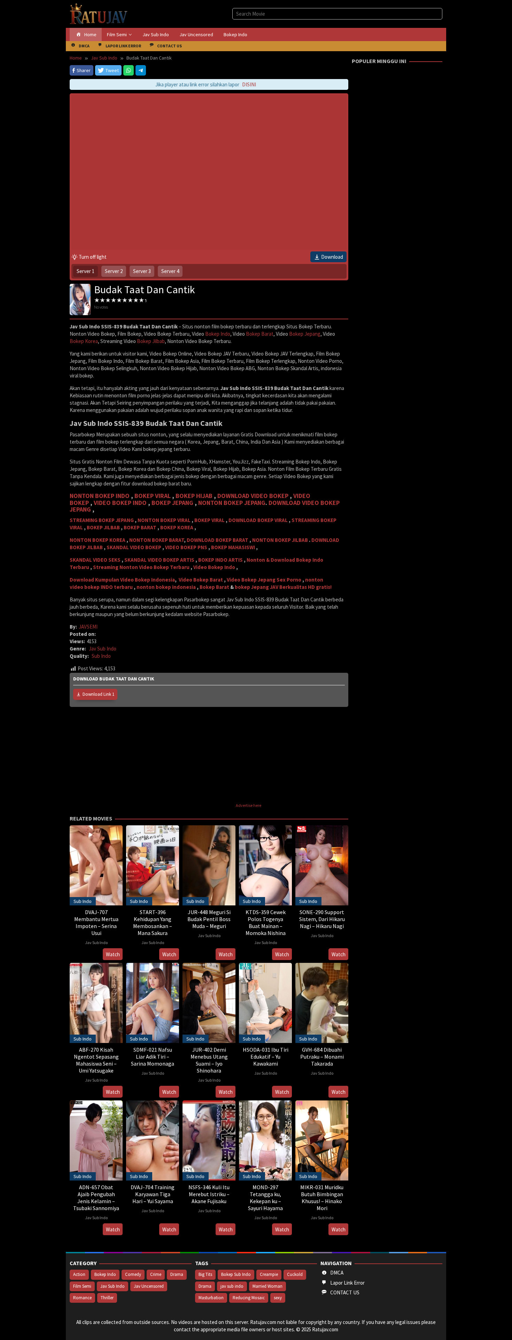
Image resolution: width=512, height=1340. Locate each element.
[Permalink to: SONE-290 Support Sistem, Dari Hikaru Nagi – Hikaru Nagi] (322, 864)
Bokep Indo (217, 333)
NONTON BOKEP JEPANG (231, 503)
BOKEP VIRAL (152, 496)
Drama (176, 1274)
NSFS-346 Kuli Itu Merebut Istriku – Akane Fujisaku (209, 1194)
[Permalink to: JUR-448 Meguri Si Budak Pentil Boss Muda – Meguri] (209, 864)
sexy (278, 1298)
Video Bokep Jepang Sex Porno (264, 579)
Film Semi (82, 1286)
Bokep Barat (259, 333)
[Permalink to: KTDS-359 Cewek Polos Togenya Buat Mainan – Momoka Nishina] (265, 864)
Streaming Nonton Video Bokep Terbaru (141, 567)
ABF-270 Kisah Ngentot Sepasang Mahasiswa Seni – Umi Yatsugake (96, 1060)
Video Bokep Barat (201, 579)
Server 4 (170, 271)
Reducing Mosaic (249, 1298)
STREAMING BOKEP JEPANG (102, 520)
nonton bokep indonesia (166, 587)
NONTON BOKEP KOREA (97, 540)
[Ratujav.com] (99, 13)
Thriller (107, 1298)
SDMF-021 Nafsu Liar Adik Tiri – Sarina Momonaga (152, 1056)
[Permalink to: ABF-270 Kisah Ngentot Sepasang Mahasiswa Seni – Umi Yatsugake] (96, 1002)
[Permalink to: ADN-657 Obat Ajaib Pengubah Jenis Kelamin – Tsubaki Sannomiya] (96, 1139)
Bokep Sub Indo (236, 1274)
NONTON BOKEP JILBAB (280, 540)
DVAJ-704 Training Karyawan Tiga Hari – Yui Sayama (152, 1194)
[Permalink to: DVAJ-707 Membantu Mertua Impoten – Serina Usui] (96, 864)
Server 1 (85, 271)
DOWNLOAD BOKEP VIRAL (258, 520)
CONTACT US (344, 1292)
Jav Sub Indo (102, 648)
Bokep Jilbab (151, 341)
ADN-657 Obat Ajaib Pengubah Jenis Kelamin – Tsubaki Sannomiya (96, 1198)
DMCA (336, 1272)
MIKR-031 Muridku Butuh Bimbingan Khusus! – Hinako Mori (321, 1198)
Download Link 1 (98, 694)
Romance (82, 1298)
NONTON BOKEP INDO (100, 496)
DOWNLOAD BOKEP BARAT (217, 540)
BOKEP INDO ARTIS (220, 559)
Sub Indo (101, 656)
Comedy (133, 1274)
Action (79, 1274)
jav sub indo (231, 1286)
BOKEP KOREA (176, 527)
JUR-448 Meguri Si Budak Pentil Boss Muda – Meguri (209, 919)
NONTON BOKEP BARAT (156, 540)
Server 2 (114, 271)
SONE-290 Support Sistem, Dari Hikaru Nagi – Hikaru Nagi (322, 919)
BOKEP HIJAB (194, 496)
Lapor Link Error (347, 1282)
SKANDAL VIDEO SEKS (95, 559)
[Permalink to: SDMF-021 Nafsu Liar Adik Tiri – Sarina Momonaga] (152, 1002)
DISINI (241, 84)
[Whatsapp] (128, 70)
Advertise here (248, 805)
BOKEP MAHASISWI (233, 547)
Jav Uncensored (149, 1286)
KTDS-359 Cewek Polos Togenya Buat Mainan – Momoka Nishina (266, 922)
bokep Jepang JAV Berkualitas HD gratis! (283, 587)
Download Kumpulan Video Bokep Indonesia (122, 579)
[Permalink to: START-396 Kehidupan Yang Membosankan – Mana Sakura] (152, 864)
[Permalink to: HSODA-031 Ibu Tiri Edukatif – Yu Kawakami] (265, 1002)
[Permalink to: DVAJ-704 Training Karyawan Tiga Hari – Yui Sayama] (152, 1139)
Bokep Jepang (304, 333)
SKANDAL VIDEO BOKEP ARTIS (159, 559)
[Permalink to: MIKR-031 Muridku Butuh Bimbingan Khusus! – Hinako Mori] (322, 1139)
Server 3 (142, 271)
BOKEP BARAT (140, 527)
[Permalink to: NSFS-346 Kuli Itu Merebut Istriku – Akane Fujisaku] (209, 1139)
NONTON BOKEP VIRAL (164, 520)
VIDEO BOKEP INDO (121, 503)
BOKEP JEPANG (172, 503)
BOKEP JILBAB (103, 527)
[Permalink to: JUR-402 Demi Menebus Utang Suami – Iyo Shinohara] (209, 1002)
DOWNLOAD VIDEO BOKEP (252, 496)
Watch (113, 954)
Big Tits (205, 1274)
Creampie (269, 1274)
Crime (155, 1274)
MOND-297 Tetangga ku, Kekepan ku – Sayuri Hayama (265, 1198)
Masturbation (211, 1298)
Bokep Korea (84, 341)
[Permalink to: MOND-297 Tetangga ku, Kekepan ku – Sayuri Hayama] (265, 1139)
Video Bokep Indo (214, 567)
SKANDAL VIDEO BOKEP (134, 547)
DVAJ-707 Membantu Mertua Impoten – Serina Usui (96, 922)
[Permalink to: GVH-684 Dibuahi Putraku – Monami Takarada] (322, 1002)
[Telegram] (140, 70)
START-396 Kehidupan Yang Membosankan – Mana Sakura (152, 922)
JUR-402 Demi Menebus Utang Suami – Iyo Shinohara (209, 1060)
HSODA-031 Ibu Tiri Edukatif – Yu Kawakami (265, 1056)
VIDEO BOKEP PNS (186, 547)
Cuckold (295, 1274)
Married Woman (267, 1286)
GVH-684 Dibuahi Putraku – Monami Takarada (322, 1056)
